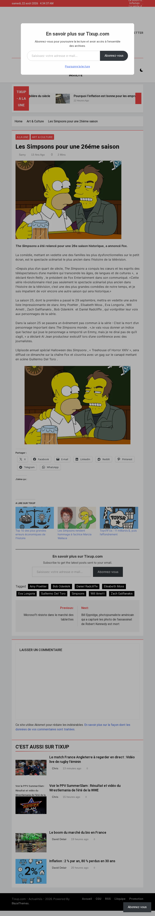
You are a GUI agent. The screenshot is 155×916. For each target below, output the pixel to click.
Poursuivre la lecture (77, 66)
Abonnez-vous (114, 55)
